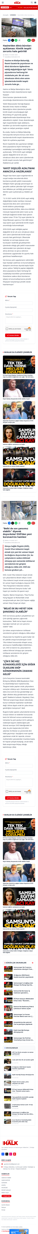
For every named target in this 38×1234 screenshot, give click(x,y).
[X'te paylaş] (12, 40)
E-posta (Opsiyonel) (11, 307)
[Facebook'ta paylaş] (9, 40)
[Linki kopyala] (19, 40)
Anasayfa (5, 15)
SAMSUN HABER (6, 1178)
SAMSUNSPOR (6, 1180)
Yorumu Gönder (14, 335)
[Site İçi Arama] (31, 2)
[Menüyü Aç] (2, 2)
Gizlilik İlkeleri (6, 1205)
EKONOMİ (5, 1187)
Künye (3, 1210)
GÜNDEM (13, 15)
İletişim (4, 1207)
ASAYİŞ (4, 1185)
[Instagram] (10, 1154)
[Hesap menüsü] (35, 2)
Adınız (7, 300)
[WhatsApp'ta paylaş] (16, 40)
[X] (6, 1154)
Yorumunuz (9, 314)
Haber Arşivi (5, 1192)
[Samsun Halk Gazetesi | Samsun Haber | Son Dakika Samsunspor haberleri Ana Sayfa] (17, 2)
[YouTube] (14, 1154)
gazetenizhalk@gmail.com (12, 1164)
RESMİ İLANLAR (6, 1190)
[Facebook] (3, 1154)
